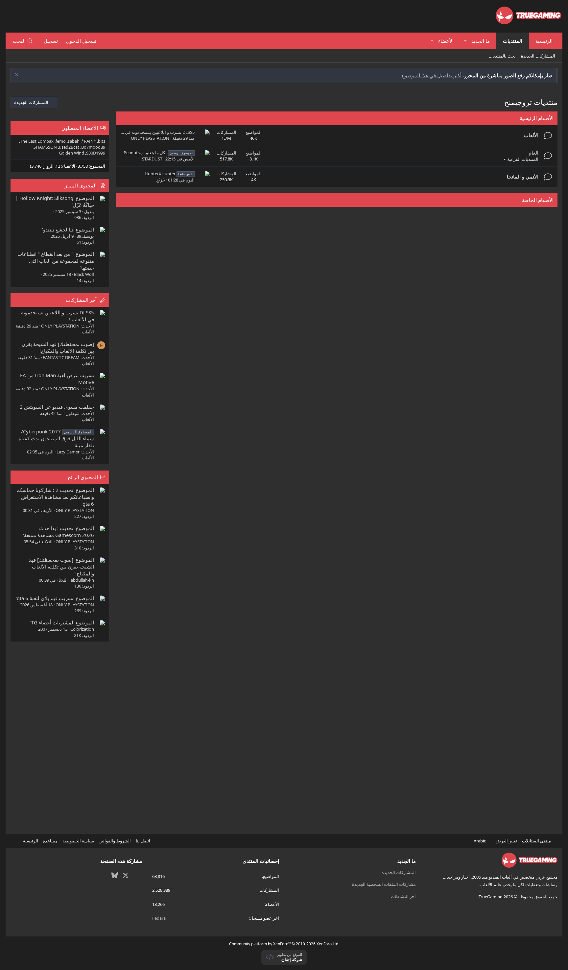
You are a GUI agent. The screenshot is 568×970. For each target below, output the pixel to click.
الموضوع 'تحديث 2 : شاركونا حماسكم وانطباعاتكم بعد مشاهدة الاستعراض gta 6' (55, 497)
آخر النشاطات (403, 896)
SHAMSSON (45, 147)
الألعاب (531, 135)
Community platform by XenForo (284, 944)
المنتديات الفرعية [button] (522, 159)
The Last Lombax (37, 141)
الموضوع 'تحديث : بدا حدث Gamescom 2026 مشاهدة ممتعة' (58, 531)
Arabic (480, 841)
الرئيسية (544, 40)
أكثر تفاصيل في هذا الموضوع (432, 75)
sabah (74, 141)
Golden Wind (71, 153)
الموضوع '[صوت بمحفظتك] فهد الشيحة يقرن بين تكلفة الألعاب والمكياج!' (61, 566)
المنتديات (512, 40)
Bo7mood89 (93, 147)
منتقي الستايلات (537, 841)
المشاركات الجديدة (538, 56)
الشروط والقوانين (115, 841)
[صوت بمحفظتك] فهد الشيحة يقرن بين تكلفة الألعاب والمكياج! (58, 347)
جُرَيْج (160, 180)
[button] (465, 41)
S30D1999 (95, 153)
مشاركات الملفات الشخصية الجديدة (384, 884)
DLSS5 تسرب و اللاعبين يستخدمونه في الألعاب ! (152, 132)
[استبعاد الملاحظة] (17, 75)
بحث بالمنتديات (502, 56)
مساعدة (50, 841)
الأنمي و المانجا (522, 176)
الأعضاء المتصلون (79, 128)
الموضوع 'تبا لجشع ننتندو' (68, 229)
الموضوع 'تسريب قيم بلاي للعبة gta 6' (55, 598)
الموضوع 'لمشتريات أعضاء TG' (62, 622)
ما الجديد (480, 40)
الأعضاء (446, 40)
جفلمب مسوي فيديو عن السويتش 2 (57, 406)
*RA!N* (89, 141)
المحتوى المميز (81, 185)
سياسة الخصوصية (78, 841)
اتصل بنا (143, 841)
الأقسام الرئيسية (537, 118)
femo (61, 141)
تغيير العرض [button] (506, 841)
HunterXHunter (169, 174)
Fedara (159, 918)
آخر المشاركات (81, 300)
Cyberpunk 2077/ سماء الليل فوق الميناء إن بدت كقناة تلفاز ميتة (56, 438)
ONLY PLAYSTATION (150, 138)
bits (101, 141)
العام (533, 152)
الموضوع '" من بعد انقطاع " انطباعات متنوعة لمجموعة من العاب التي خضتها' (55, 261)
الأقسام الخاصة (538, 200)
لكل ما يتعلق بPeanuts (158, 153)
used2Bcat (69, 147)
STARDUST (152, 159)
